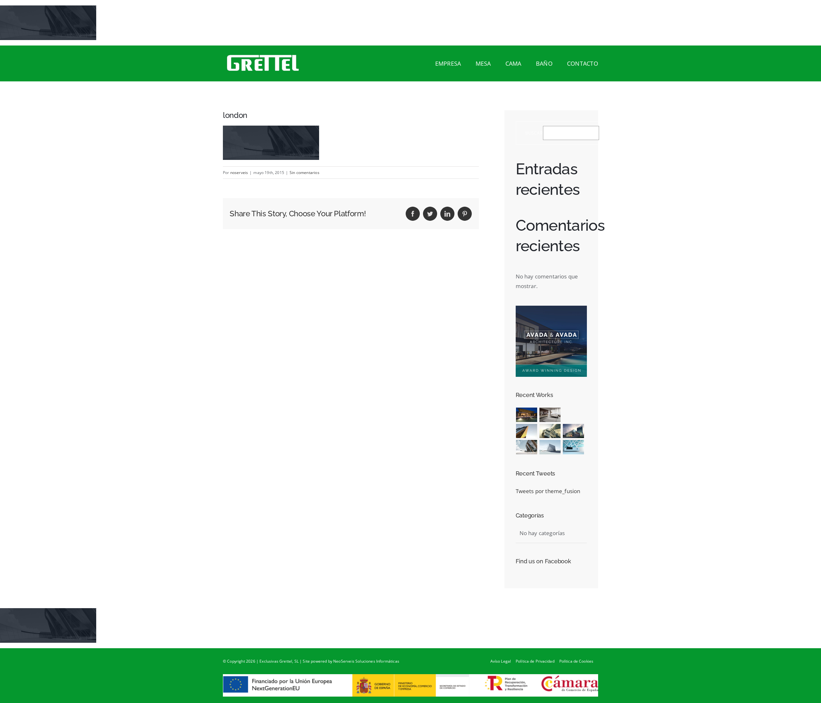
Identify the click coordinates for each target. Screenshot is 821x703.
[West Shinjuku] (550, 431)
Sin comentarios (304, 172)
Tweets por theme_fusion (548, 491)
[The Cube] (550, 447)
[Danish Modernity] (527, 431)
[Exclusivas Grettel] (270, 63)
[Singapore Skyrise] (550, 415)
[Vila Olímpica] (574, 447)
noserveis (239, 172)
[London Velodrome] (527, 447)
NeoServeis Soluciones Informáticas (366, 661)
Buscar (534, 133)
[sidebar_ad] (551, 308)
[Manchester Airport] (574, 431)
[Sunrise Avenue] (527, 415)
